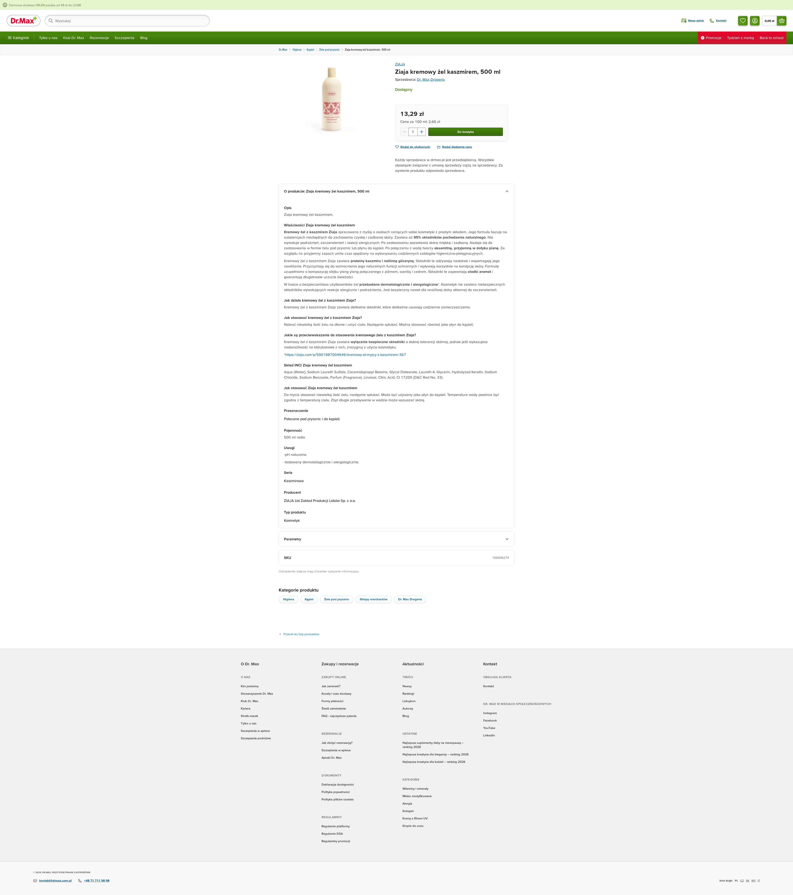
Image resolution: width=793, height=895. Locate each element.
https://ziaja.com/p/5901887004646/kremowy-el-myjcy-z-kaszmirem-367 (345, 354)
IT (759, 880)
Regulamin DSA (332, 833)
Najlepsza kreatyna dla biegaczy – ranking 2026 (435, 754)
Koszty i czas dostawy (336, 693)
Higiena (288, 599)
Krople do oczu (412, 825)
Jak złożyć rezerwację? (337, 742)
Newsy (407, 686)
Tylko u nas (48, 38)
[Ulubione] (743, 20)
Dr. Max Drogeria (431, 79)
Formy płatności (332, 701)
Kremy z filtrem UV (415, 818)
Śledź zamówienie (334, 708)
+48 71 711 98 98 (96, 880)
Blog (143, 38)
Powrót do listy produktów (301, 634)
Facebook (490, 720)
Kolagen (408, 811)
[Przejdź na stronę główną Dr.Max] (23, 20)
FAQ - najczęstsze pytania (339, 716)
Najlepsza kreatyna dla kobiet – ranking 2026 (433, 761)
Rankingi (408, 693)
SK (747, 880)
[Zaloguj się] (755, 20)
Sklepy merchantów (373, 599)
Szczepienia (124, 38)
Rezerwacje (99, 38)
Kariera (245, 708)
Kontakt (488, 686)
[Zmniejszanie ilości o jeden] (404, 132)
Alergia (407, 803)
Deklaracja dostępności (338, 784)
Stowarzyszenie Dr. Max (257, 693)
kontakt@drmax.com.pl (55, 880)
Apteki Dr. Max (332, 757)
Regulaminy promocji (336, 841)
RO (753, 880)
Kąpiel (309, 599)
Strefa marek (249, 716)
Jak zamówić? (331, 686)
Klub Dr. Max (73, 38)
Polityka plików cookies (338, 799)
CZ (742, 880)
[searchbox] (127, 20)
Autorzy (407, 708)
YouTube (489, 728)
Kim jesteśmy (250, 686)
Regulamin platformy (336, 826)
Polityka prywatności (336, 792)
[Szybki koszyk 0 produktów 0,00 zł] (781, 20)
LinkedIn (489, 735)
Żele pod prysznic (336, 599)
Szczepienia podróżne (256, 738)
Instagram (490, 713)
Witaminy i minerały (415, 788)
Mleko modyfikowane (417, 796)
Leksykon (408, 701)
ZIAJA (400, 64)
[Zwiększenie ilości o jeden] (422, 132)
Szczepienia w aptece (255, 730)
